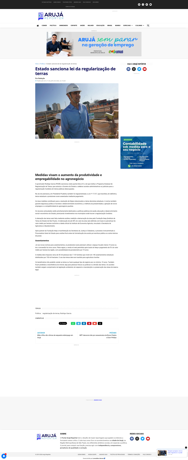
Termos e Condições (134, 454)
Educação (100, 25)
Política (53, 25)
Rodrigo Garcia (65, 313)
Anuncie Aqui (77, 2)
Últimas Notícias (47, 2)
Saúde (82, 25)
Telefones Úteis (67, 2)
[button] (148, 25)
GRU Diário (96, 2)
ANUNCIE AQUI (98, 400)
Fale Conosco (87, 2)
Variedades (63, 25)
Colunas (138, 25)
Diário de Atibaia (70, 6)
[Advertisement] (112, 16)
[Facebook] (139, 4)
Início (37, 64)
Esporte (74, 25)
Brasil (109, 25)
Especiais (127, 25)
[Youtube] (150, 4)
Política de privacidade (117, 454)
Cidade (44, 25)
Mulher (91, 25)
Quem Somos (57, 2)
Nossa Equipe (92, 454)
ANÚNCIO (114, 11)
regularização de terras (51, 313)
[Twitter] (147, 4)
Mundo (117, 25)
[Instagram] (143, 4)
